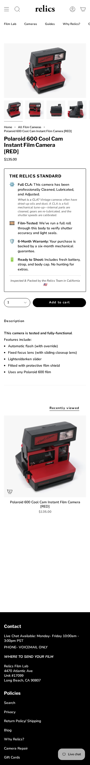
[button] (17, 9)
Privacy (10, 712)
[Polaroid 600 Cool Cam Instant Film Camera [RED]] (45, 456)
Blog (8, 730)
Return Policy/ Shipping (22, 721)
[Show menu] (6, 9)
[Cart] (83, 9)
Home (8, 127)
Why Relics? (14, 739)
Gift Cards (12, 757)
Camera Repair (16, 748)
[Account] (73, 9)
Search (9, 702)
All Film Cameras (29, 127)
